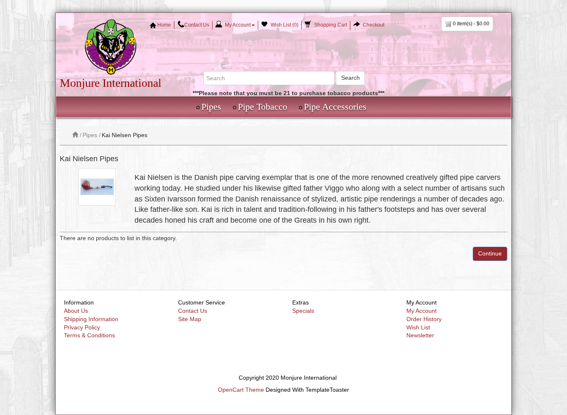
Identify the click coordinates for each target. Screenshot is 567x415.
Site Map (189, 319)
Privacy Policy (82, 327)
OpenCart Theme (241, 389)
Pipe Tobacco (262, 106)
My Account (421, 310)
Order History (424, 319)
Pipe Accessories (335, 106)
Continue (490, 253)
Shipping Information (91, 319)
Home (163, 25)
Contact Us (192, 310)
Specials (303, 310)
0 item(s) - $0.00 (470, 24)
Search (350, 77)
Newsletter (420, 335)
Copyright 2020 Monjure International (288, 377)
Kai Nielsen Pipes (124, 135)
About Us (76, 310)
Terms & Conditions (89, 335)
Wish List (418, 327)
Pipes (211, 106)
